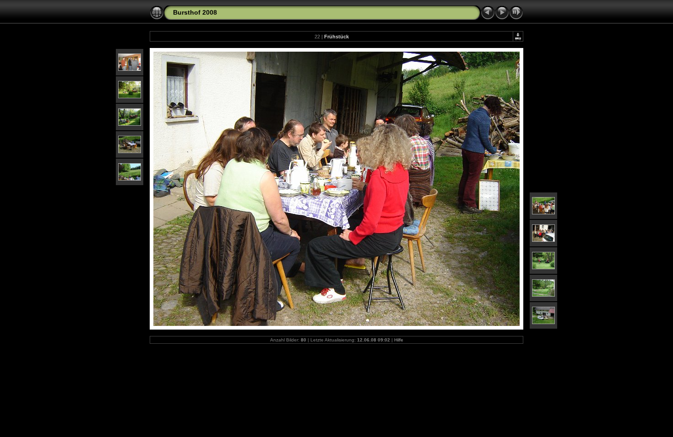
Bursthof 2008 (195, 12)
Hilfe (398, 339)
